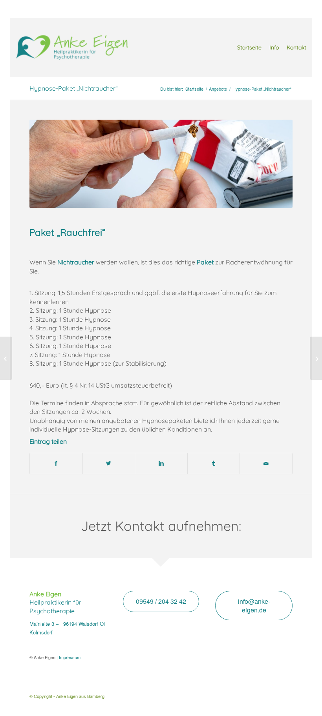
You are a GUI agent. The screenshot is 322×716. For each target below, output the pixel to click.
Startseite (194, 89)
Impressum (69, 657)
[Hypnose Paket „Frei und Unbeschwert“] (316, 358)
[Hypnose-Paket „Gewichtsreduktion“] (6, 358)
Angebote (218, 89)
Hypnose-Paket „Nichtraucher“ (73, 88)
